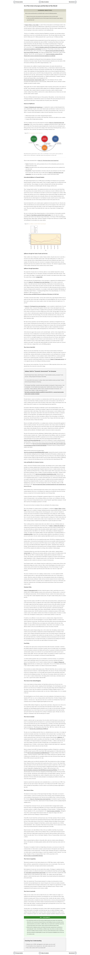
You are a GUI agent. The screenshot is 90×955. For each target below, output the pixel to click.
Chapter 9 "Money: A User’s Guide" (32, 24)
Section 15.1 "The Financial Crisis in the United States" (39, 282)
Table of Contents (45, 1)
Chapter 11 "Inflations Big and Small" (56, 525)
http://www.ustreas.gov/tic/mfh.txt (53, 811)
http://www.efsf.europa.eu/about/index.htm (32, 440)
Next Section (71, 1)
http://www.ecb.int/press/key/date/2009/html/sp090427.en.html (36, 452)
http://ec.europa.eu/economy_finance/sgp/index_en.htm (34, 79)
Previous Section (19, 1)
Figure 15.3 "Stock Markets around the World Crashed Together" (38, 215)
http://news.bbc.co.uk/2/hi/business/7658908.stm (39, 728)
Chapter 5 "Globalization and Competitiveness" (34, 107)
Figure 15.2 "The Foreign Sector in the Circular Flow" (48, 160)
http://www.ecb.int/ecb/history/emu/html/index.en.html (46, 474)
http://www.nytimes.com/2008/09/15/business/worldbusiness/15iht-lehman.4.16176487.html (41, 294)
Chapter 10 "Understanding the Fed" (57, 359)
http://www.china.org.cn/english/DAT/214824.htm (33, 855)
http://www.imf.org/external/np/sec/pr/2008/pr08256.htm (38, 752)
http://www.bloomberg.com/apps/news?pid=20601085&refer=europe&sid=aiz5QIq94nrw (40, 770)
